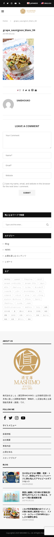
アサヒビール (28, 279)
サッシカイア (39, 287)
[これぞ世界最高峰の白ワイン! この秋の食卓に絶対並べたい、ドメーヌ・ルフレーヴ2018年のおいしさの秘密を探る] (11, 513)
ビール (27, 295)
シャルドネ (7, 291)
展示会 (30, 311)
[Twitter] (7, 3)
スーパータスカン (29, 291)
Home (5, 21)
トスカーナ (7, 295)
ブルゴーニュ (8, 303)
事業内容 (7, 446)
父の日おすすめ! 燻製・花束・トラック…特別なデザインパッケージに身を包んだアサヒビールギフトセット (36, 477)
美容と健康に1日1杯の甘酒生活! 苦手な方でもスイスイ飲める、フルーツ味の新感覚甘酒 (36, 495)
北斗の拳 (7, 311)
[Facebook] (3, 3)
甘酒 (21, 315)
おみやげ (17, 279)
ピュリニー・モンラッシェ (12, 299)
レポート (9, 261)
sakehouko (23, 100)
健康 (45, 307)
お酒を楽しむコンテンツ (15, 255)
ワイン (38, 307)
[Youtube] (15, 3)
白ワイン (29, 315)
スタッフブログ (9, 458)
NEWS (7, 249)
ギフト (6, 287)
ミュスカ (19, 303)
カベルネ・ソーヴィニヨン (12, 283)
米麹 (37, 315)
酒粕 (29, 319)
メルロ (28, 303)
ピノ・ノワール (38, 295)
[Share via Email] (36, 90)
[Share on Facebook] (23, 90)
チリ (40, 291)
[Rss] (19, 3)
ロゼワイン (28, 307)
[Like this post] (20, 90)
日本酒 (38, 311)
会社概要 (7, 440)
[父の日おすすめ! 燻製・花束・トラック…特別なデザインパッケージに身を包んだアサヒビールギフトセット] (11, 477)
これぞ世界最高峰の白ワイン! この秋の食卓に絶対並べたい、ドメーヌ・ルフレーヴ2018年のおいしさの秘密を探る (36, 513)
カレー (42, 283)
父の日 (13, 315)
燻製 (5, 315)
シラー (17, 291)
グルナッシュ (17, 287)
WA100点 (7, 279)
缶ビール (46, 315)
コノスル (28, 287)
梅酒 (45, 311)
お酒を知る (7, 452)
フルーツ (37, 299)
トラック (18, 295)
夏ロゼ (22, 311)
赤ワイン (21, 319)
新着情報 (7, 434)
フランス (28, 299)
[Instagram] (11, 3)
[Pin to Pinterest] (29, 90)
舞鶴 (5, 319)
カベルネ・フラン (30, 283)
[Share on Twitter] (26, 90)
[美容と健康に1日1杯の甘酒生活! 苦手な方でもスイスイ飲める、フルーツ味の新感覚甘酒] (11, 496)
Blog (7, 243)
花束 (12, 319)
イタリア (39, 279)
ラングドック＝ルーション (12, 307)
